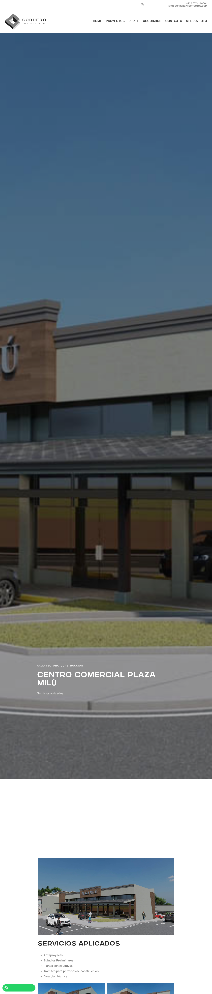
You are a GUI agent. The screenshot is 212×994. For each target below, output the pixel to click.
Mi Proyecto (196, 21)
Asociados (152, 21)
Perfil (134, 21)
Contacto (173, 21)
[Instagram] (142, 5)
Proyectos (115, 21)
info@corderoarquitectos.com (187, 6)
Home (97, 21)
